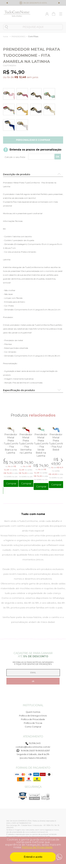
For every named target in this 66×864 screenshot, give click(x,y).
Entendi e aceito (33, 857)
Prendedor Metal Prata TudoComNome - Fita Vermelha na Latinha (26, 443)
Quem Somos (33, 712)
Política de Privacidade (33, 719)
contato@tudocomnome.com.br (33, 747)
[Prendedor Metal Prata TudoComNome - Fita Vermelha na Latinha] (25, 429)
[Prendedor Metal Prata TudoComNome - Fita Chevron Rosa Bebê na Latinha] (9, 94)
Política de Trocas (33, 723)
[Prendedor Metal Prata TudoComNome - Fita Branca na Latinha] (22, 125)
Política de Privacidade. (37, 847)
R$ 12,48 (20, 77)
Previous (7, 3)
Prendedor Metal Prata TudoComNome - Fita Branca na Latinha (10, 443)
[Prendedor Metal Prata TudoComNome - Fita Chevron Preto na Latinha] (36, 110)
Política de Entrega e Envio (33, 715)
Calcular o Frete (33, 157)
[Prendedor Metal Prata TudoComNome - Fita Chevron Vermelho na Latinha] (22, 94)
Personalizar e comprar (33, 139)
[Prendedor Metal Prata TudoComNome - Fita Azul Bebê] (55, 429)
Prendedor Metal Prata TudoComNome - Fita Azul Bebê (56, 442)
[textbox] (33, 27)
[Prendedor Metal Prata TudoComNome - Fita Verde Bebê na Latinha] (40, 429)
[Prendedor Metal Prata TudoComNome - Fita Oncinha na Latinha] (36, 94)
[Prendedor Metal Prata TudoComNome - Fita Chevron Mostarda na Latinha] (22, 110)
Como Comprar (33, 726)
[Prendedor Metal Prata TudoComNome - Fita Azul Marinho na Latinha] (9, 125)
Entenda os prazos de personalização (35, 149)
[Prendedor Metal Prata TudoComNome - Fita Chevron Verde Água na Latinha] (50, 94)
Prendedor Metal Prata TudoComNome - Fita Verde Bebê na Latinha (41, 445)
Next (59, 2)
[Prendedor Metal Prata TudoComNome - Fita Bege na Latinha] (50, 110)
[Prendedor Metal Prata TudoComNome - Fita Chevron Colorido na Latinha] (9, 110)
